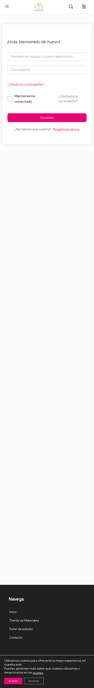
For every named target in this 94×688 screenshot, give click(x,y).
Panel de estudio (21, 629)
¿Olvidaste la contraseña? (68, 98)
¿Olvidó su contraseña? (25, 84)
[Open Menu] (7, 6)
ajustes (38, 673)
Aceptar (13, 681)
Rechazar (33, 681)
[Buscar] (72, 6)
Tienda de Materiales (24, 620)
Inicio (12, 612)
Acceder (47, 117)
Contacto (15, 637)
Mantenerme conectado (24, 99)
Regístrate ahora (66, 129)
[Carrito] (84, 6)
